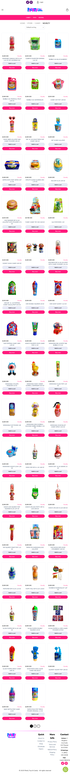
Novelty (19, 56)
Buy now (12, 68)
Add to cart (11, 63)
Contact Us (41, 741)
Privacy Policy (52, 742)
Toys (34, 17)
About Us (41, 738)
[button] (2, 10)
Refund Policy (52, 750)
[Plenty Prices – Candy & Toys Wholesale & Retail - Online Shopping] (35, 9)
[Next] (38, 726)
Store (29, 23)
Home (22, 23)
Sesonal (41, 17)
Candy (28, 17)
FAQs (41, 744)
